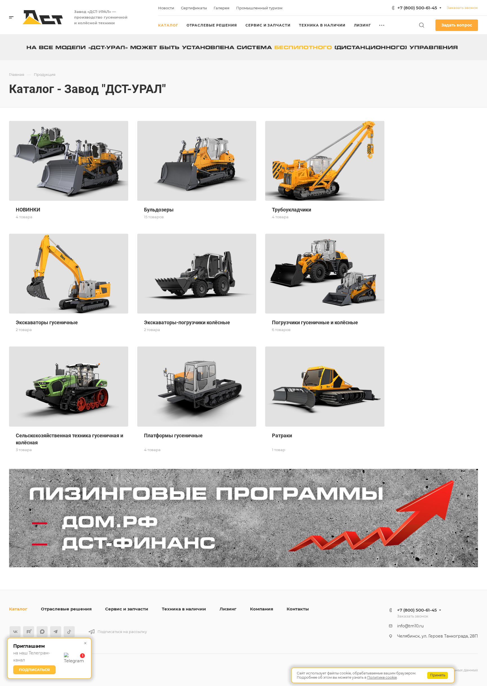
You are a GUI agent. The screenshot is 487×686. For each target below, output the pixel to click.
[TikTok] (69, 631)
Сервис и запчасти (126, 609)
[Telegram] (55, 631)
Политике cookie (382, 677)
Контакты (298, 609)
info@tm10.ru (410, 625)
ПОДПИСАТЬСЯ (34, 669)
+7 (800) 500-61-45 (417, 7)
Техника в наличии (184, 609)
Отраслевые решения (66, 609)
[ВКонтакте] (15, 631)
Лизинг (228, 609)
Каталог (18, 609)
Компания (261, 609)
